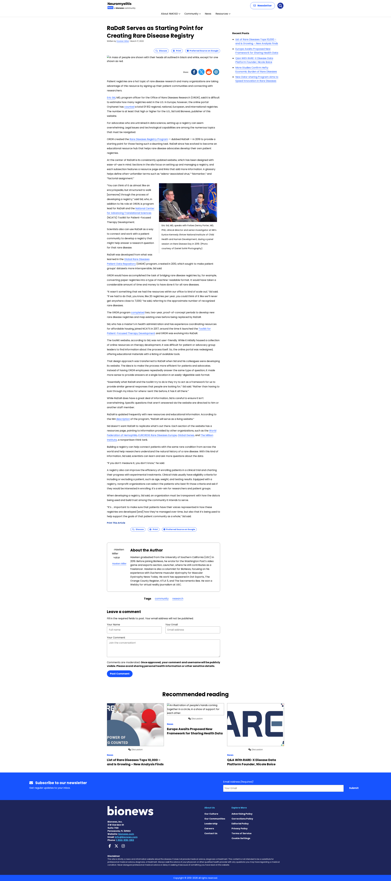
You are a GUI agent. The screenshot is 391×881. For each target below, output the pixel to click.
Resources (222, 13)
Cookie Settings (241, 838)
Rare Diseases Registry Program (149, 139)
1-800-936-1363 (125, 840)
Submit (354, 788)
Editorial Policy (240, 823)
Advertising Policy (242, 813)
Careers (209, 828)
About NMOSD (169, 13)
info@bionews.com (126, 837)
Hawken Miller (123, 41)
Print (178, 50)
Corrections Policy (242, 818)
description (123, 419)
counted (129, 107)
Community (191, 13)
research (177, 598)
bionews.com (126, 834)
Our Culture (211, 813)
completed (137, 312)
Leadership (210, 823)
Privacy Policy (240, 828)
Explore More (239, 807)
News (208, 13)
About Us (209, 807)
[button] (262, 5)
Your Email (171, 624)
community (162, 598)
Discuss (162, 50)
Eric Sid (111, 97)
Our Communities (214, 818)
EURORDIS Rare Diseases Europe (157, 435)
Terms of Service (242, 833)
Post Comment (120, 673)
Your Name (113, 624)
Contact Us (210, 833)
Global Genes (186, 435)
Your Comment (116, 637)
